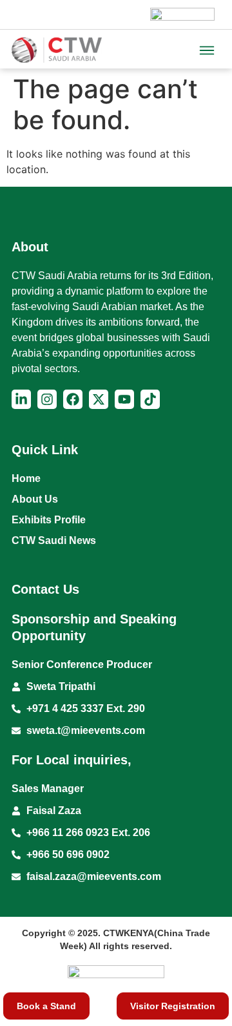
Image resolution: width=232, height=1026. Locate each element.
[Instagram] (47, 399)
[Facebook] (72, 399)
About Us (35, 499)
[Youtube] (124, 399)
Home (26, 478)
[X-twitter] (98, 399)
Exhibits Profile (49, 519)
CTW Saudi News (54, 540)
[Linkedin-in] (21, 399)
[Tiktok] (150, 399)
